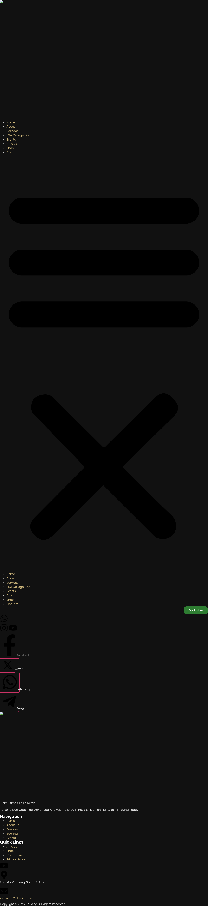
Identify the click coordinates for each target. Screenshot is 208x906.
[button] (104, 363)
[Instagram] (4, 628)
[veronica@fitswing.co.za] (4, 891)
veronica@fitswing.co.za (17, 898)
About (10, 127)
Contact (12, 152)
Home (10, 122)
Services (12, 131)
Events (11, 140)
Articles (11, 144)
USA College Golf (18, 135)
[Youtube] (13, 628)
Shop (10, 148)
